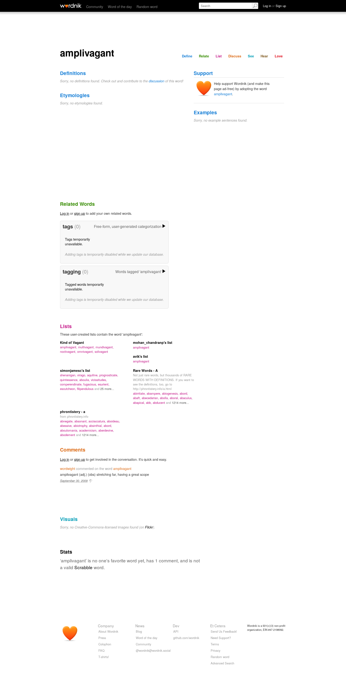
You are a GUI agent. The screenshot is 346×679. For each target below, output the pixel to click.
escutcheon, (68, 388)
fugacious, (90, 384)
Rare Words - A (145, 370)
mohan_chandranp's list (152, 342)
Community (94, 6)
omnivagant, (86, 351)
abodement (68, 435)
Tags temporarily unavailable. (77, 241)
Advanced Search (222, 663)
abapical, (139, 402)
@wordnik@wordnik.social (153, 650)
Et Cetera (217, 625)
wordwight (67, 468)
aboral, (175, 398)
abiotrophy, (81, 425)
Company (106, 625)
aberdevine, (106, 430)
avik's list (140, 356)
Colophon (104, 644)
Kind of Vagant (72, 342)
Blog (139, 631)
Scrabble (83, 567)
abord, (184, 393)
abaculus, (186, 398)
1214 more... (180, 402)
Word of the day (120, 6)
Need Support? (221, 637)
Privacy (215, 650)
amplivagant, (69, 347)
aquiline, (93, 375)
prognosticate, (108, 375)
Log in (64, 213)
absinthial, (96, 425)
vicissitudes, (99, 379)
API (175, 631)
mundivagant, (105, 347)
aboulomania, (69, 430)
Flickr (149, 527)
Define (187, 56)
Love (279, 56)
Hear (264, 56)
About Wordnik (108, 631)
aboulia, (85, 379)
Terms (215, 644)
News (140, 625)
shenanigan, (68, 375)
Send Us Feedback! (224, 631)
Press (102, 637)
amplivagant (223, 93)
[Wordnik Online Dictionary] (70, 6)
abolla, (165, 398)
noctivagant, (68, 351)
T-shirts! (103, 657)
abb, (149, 402)
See (251, 56)
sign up (79, 213)
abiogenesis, (171, 393)
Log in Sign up (274, 6)
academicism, (88, 430)
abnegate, (67, 421)
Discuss (234, 56)
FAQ (101, 650)
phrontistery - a (72, 411)
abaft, (137, 398)
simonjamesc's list (75, 370)
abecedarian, (151, 398)
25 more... (107, 388)
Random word (147, 6)
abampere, (154, 393)
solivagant (101, 351)
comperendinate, (71, 384)
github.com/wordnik (186, 637)
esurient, (103, 384)
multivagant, (87, 347)
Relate (204, 56)
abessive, (66, 425)
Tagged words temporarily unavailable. (84, 286)
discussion (156, 81)
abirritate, (140, 393)
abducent (159, 402)
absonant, (81, 421)
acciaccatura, (98, 421)
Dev (176, 625)
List (219, 56)
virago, (82, 375)
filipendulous (85, 388)
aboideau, (113, 421)
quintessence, (69, 379)
